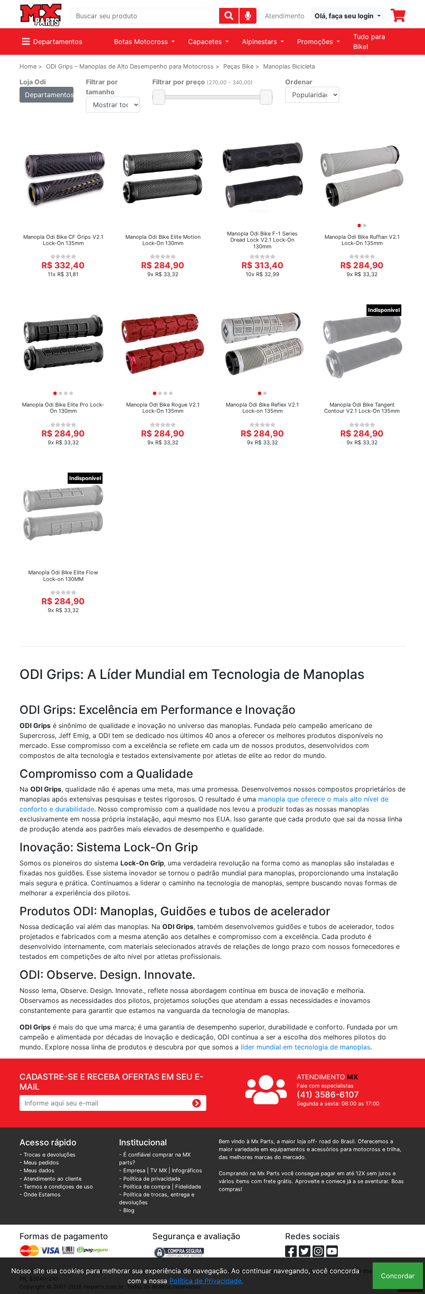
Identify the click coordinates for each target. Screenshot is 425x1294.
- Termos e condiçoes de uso (56, 1187)
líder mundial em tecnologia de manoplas (305, 1047)
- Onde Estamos (40, 1194)
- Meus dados (37, 1170)
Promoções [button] (316, 41)
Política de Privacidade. (206, 1281)
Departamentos (57, 41)
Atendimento (285, 16)
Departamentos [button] (49, 95)
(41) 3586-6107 (328, 1095)
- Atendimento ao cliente (50, 1179)
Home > (31, 66)
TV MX (158, 1170)
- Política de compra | (147, 1187)
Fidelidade (188, 1187)
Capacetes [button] (206, 41)
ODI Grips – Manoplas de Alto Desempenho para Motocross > (132, 66)
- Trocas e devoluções (48, 1155)
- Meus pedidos (39, 1162)
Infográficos (187, 1170)
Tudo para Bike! (369, 41)
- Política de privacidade (149, 1179)
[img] (248, 15)
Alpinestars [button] (260, 41)
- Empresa (132, 1170)
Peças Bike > (241, 66)
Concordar (398, 1276)
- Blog (126, 1210)
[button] (347, 16)
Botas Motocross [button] (142, 41)
